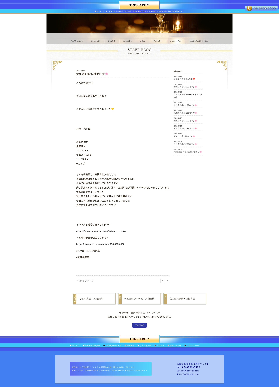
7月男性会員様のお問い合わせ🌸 (188, 150)
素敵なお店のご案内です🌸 (185, 112)
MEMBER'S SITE (199, 41)
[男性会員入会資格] (139, 302)
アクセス (160, 346)
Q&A (142, 41)
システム (75, 346)
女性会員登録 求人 (113, 346)
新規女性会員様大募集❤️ (184, 78)
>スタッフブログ (85, 280)
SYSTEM (95, 41)
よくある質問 (145, 346)
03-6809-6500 (117, 244)
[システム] (94, 302)
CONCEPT (77, 41)
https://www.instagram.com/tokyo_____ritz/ (101, 231)
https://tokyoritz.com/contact (93, 244)
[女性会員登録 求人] (184, 302)
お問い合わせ (175, 346)
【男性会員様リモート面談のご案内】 (188, 94)
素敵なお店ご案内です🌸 (184, 135)
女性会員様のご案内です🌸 (185, 85)
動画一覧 (130, 346)
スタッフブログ (193, 346)
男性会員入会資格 (92, 346)
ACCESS (157, 41)
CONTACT (176, 41)
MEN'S (112, 41)
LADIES (127, 41)
